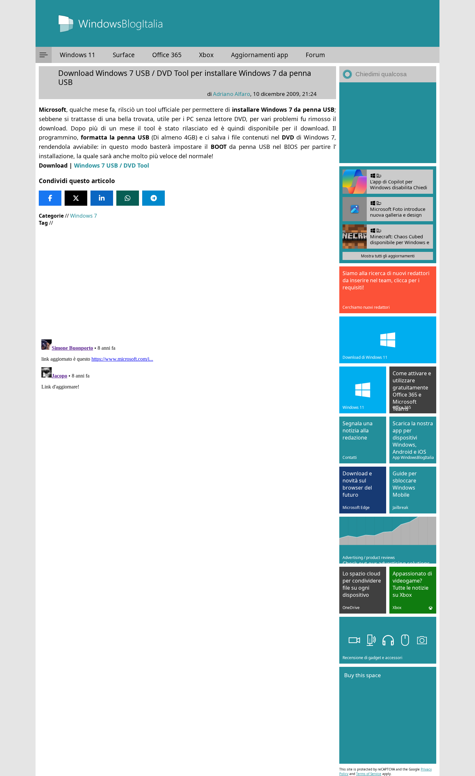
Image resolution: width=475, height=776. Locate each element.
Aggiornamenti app (259, 55)
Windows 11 (77, 55)
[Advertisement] (187, 278)
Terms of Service (368, 773)
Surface (124, 55)
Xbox (206, 55)
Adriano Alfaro (231, 94)
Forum (315, 55)
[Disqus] (187, 417)
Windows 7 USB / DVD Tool (111, 165)
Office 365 (167, 55)
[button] (44, 55)
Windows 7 (83, 215)
